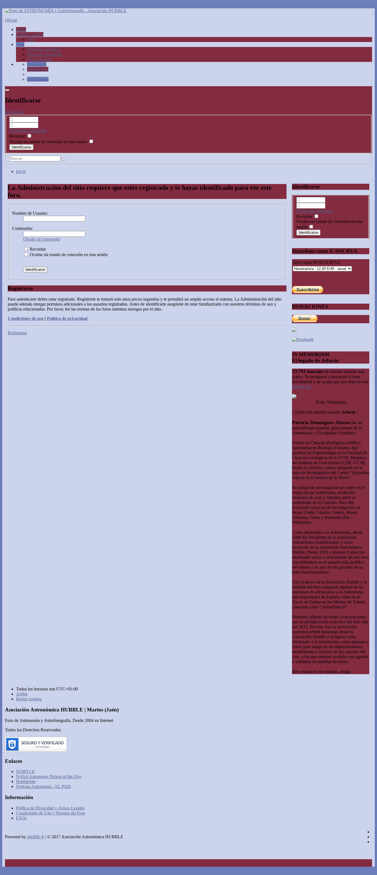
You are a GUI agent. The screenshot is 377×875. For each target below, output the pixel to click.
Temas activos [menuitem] (39, 59)
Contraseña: (22, 228)
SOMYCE (25, 771)
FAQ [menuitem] (31, 39)
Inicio (21, 171)
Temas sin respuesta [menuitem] (44, 54)
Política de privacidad (67, 318)
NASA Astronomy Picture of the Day (48, 776)
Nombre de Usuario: (30, 213)
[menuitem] (36, 64)
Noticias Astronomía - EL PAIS (43, 786)
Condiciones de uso (26, 318)
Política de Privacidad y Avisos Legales (50, 808)
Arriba (21, 694)
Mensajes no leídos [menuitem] (43, 49)
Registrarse (14, 112)
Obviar (11, 20)
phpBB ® (35, 836)
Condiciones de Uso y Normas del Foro (50, 813)
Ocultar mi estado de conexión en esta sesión (48, 141)
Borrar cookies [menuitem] (29, 699)
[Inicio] (65, 10)
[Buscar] (64, 160)
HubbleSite (26, 781)
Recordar (17, 136)
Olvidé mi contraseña (27, 130)
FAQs (21, 818)
